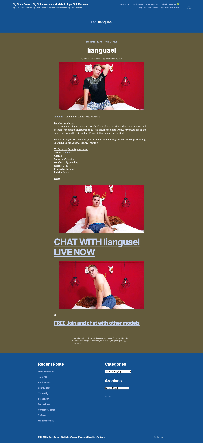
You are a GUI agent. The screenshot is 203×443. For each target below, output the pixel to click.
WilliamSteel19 (46, 420)
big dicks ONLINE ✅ (170, 4)
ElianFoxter (44, 388)
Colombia (116, 338)
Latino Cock (78, 341)
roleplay (114, 341)
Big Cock (91, 338)
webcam (77, 343)
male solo (95, 341)
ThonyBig (43, 393)
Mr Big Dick (110, 396)
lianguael (101, 50)
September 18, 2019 (114, 58)
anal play (77, 338)
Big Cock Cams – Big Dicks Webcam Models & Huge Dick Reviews (75, 437)
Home (123, 4)
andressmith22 (46, 371)
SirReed (42, 415)
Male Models (111, 42)
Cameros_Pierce (46, 409)
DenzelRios (44, 404)
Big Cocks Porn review (148, 7)
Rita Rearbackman (93, 58)
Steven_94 (43, 399)
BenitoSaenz (44, 382)
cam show (108, 338)
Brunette (90, 42)
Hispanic (124, 338)
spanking (121, 341)
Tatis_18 (42, 377)
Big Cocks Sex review (170, 7)
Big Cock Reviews (107, 396)
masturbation (105, 341)
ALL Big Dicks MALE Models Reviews (144, 4)
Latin (99, 42)
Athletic (84, 338)
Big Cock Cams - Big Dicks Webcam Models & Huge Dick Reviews (50, 4)
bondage (99, 338)
